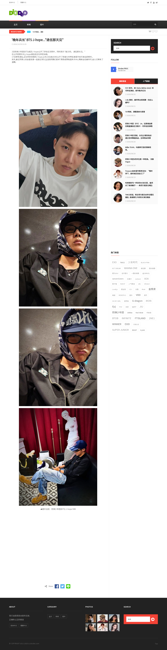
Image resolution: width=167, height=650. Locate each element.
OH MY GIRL (116, 301)
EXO (114, 262)
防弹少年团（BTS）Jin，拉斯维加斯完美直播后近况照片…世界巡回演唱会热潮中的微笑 (138, 126)
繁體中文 (23, 2)
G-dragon (137, 300)
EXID (127, 324)
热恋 (127, 307)
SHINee (129, 312)
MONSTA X (122, 295)
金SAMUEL (146, 273)
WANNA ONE (131, 268)
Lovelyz (115, 289)
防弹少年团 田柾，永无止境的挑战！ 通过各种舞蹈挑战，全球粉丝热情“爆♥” (139, 138)
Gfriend (147, 284)
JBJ (139, 284)
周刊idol (115, 273)
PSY (120, 307)
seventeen (118, 278)
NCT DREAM (116, 268)
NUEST (122, 284)
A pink (142, 330)
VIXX (138, 294)
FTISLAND (140, 318)
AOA (146, 278)
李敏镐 (149, 312)
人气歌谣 (132, 284)
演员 (145, 295)
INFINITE (126, 318)
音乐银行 (125, 273)
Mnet (143, 289)
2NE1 (152, 318)
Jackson (138, 279)
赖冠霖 (143, 268)
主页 (15, 24)
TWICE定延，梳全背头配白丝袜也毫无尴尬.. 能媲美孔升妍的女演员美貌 (139, 195)
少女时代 (133, 262)
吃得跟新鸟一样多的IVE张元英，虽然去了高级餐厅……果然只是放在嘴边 (139, 184)
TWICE (122, 262)
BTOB (115, 318)
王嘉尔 (129, 279)
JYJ (141, 306)
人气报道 (146, 81)
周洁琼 (123, 289)
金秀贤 (152, 289)
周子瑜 (114, 284)
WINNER (116, 324)
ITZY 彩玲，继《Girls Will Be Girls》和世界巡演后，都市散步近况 (139, 89)
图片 (42, 24)
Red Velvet (139, 312)
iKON (148, 300)
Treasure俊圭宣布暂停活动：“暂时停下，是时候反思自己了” (139, 172)
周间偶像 (152, 268)
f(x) (114, 306)
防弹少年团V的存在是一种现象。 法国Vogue (139, 160)
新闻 (29, 24)
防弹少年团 (118, 312)
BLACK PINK (145, 262)
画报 (113, 295)
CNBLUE (136, 324)
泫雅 (136, 289)
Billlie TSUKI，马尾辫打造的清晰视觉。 (138, 148)
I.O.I (130, 289)
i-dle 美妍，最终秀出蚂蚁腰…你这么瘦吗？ (139, 101)
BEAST (134, 330)
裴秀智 (126, 301)
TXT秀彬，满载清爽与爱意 (42, 32)
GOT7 (134, 307)
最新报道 (122, 81)
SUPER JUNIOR (120, 329)
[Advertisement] (110, 13)
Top (156, 643)
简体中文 (12, 2)
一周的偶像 (135, 273)
